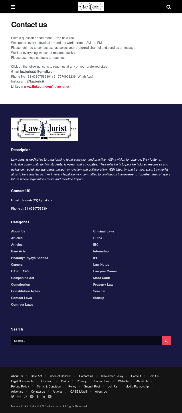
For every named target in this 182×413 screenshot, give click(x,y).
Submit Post (102, 381)
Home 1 (136, 376)
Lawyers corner (105, 271)
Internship (101, 251)
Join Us (154, 376)
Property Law (103, 284)
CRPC (97, 238)
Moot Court (101, 277)
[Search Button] (166, 340)
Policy (65, 381)
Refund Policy (20, 386)
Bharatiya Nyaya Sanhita (29, 258)
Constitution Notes (25, 291)
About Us (18, 231)
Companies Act (22, 277)
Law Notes (101, 264)
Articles (17, 238)
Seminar (99, 291)
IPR (95, 258)
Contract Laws (22, 304)
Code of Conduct (60, 376)
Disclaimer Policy (112, 376)
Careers (17, 264)
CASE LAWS (20, 271)
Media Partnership (137, 386)
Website (123, 381)
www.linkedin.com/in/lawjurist (46, 86)
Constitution (20, 284)
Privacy (82, 381)
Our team (47, 381)
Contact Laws (21, 297)
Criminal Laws (104, 231)
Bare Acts (18, 251)
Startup (98, 297)
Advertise (17, 391)
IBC (96, 244)
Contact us (86, 376)
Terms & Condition (49, 386)
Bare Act (36, 376)
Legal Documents (22, 381)
